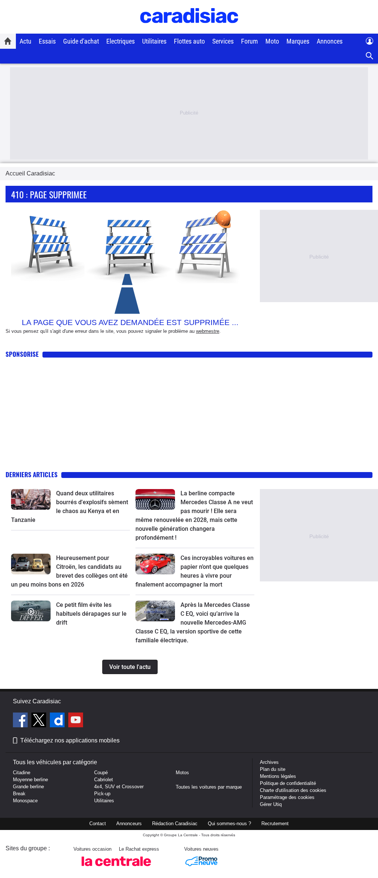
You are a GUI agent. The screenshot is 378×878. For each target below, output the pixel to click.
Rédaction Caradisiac (174, 823)
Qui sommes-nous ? (229, 823)
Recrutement (275, 823)
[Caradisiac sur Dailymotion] (58, 721)
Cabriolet (103, 779)
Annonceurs (129, 823)
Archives (269, 762)
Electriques (120, 41)
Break (19, 793)
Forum (249, 41)
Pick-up (102, 793)
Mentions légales (278, 776)
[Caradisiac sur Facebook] (21, 721)
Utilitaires (154, 41)
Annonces (330, 41)
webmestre (207, 331)
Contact (97, 823)
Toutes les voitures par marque (209, 787)
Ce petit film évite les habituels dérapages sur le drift (91, 613)
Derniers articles (32, 474)
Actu (25, 41)
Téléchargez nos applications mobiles (70, 740)
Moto (272, 41)
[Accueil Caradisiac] (8, 41)
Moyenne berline (30, 779)
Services (223, 41)
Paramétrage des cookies (287, 797)
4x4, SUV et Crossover (119, 786)
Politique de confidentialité (288, 783)
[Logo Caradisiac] (189, 30)
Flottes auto (189, 41)
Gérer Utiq (271, 804)
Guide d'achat (81, 41)
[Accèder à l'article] (31, 499)
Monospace (25, 800)
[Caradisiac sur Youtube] (75, 721)
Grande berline (28, 786)
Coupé (101, 772)
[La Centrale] (116, 868)
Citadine (21, 772)
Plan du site (272, 769)
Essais (47, 41)
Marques (297, 41)
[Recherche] (369, 56)
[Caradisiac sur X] (39, 721)
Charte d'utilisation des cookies (293, 790)
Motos (182, 772)
